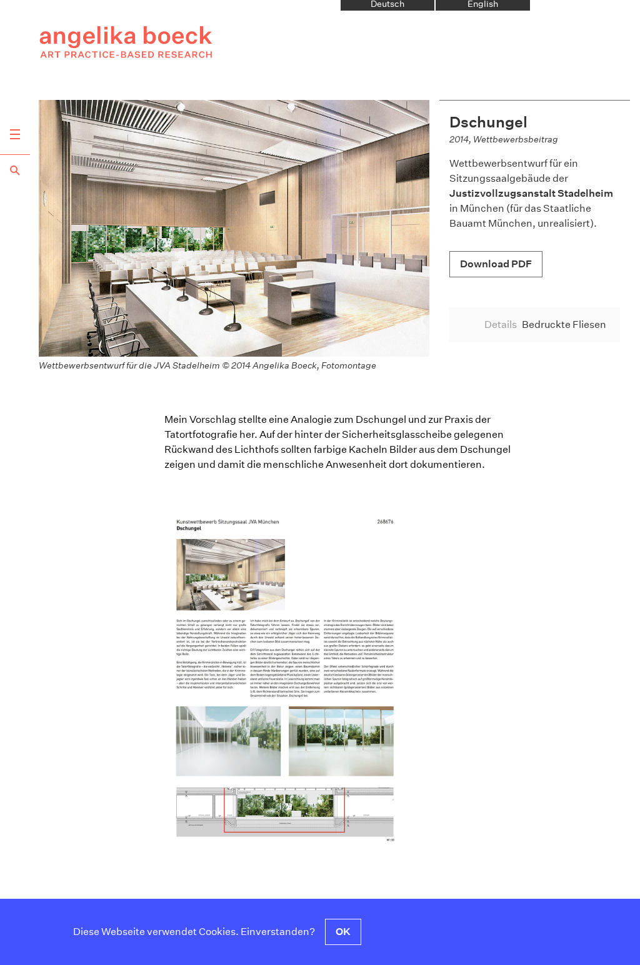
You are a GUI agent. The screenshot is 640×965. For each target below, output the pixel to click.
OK (343, 932)
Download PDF (496, 264)
